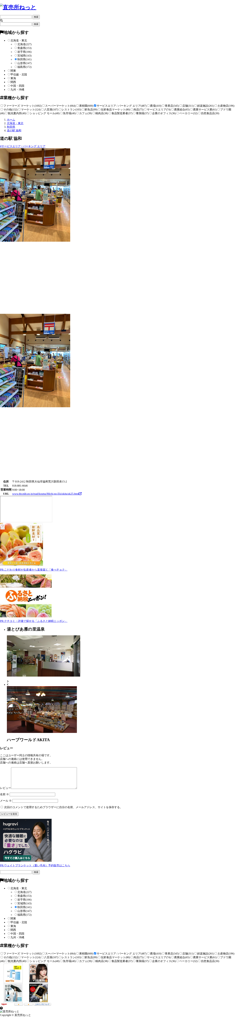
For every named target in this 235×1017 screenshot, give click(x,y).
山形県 (24, 63)
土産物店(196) (225, 105)
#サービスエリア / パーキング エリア (22, 146)
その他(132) (10, 109)
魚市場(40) (69, 113)
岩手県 (24, 51)
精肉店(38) (101, 113)
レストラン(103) (71, 109)
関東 (13, 70)
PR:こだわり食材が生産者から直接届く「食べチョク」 (33, 569)
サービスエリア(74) (159, 109)
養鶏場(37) (142, 113)
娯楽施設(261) (205, 105)
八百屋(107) (51, 109)
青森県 (24, 48)
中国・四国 (17, 85)
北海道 (24, 44)
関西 (13, 82)
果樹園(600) (86, 105)
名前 (4, 794)
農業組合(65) (182, 109)
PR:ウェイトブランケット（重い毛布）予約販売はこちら (35, 865)
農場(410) (155, 105)
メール (6, 800)
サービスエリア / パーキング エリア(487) (122, 105)
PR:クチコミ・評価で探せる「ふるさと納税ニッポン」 (33, 621)
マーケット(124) (31, 109)
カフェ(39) (85, 113)
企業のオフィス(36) (164, 113)
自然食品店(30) (210, 113)
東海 (13, 78)
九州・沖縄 (17, 89)
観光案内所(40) (17, 113)
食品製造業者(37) (121, 113)
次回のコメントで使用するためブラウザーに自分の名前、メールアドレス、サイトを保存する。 (63, 807)
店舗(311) (188, 105)
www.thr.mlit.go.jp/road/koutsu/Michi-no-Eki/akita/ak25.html (45, 493)
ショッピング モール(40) (45, 113)
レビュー (5, 787)
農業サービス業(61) (205, 109)
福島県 (24, 66)
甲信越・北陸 (18, 74)
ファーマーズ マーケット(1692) (22, 105)
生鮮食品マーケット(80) (115, 109)
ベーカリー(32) (188, 113)
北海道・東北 (18, 40)
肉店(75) (138, 109)
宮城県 (24, 55)
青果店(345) (172, 105)
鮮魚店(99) (91, 109)
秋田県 (24, 59)
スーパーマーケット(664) (60, 105)
